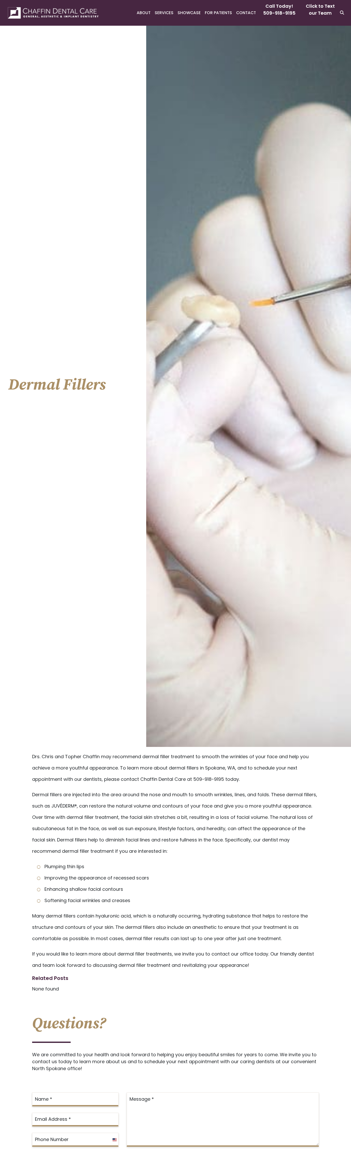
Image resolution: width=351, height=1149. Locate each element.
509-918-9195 (279, 13)
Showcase (189, 12)
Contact (246, 12)
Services (164, 12)
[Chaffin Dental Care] (50, 13)
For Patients (218, 12)
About (144, 12)
